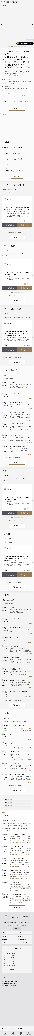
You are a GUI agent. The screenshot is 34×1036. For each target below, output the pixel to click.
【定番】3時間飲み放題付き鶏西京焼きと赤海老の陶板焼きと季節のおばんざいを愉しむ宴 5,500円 (16, 333)
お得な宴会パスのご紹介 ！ (9, 165)
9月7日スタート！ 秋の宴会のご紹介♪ (12, 147)
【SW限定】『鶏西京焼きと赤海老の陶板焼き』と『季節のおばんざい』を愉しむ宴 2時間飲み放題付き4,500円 (16, 210)
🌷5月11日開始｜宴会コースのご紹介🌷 (12, 171)
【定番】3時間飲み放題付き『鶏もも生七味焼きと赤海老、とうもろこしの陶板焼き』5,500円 (16, 558)
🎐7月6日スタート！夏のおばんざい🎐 (12, 153)
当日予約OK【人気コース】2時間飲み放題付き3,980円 (16, 273)
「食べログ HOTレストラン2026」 (16, 101)
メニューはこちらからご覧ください (11, 76)
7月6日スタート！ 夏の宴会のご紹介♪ (12, 159)
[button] (1, 24)
